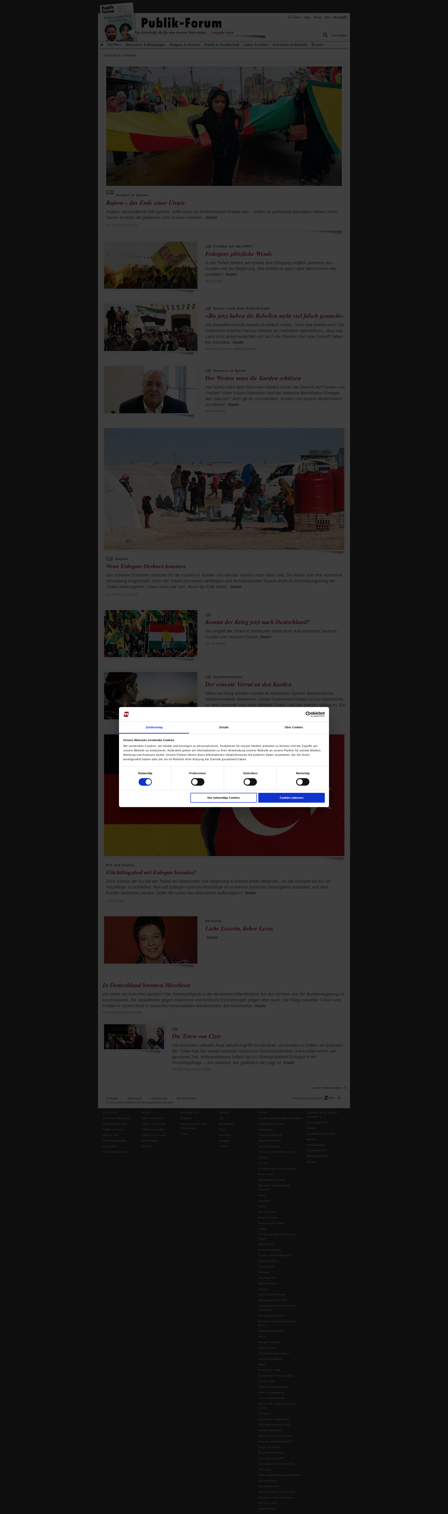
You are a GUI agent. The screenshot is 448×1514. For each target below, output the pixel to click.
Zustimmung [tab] (154, 727)
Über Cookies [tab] (294, 727)
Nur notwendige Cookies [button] (223, 797)
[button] (145, 773)
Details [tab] (224, 727)
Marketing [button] (303, 773)
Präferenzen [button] (197, 773)
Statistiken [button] (250, 773)
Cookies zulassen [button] (291, 797)
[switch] (197, 781)
